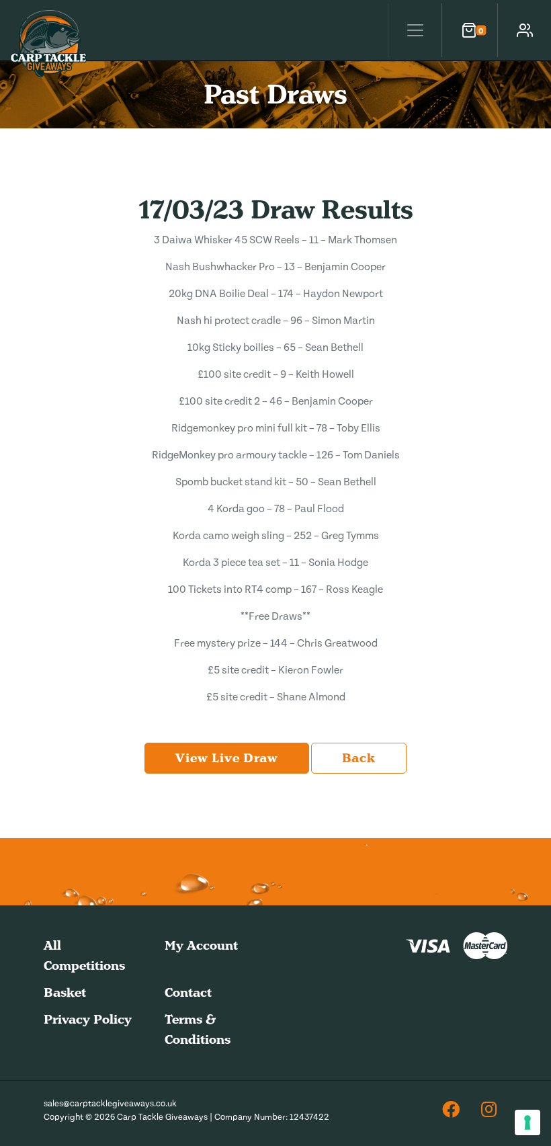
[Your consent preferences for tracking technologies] (527, 1122)
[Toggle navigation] (414, 30)
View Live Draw (226, 757)
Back (359, 757)
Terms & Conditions (197, 1029)
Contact (188, 992)
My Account (201, 945)
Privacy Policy (88, 1019)
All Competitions (84, 955)
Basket (65, 992)
